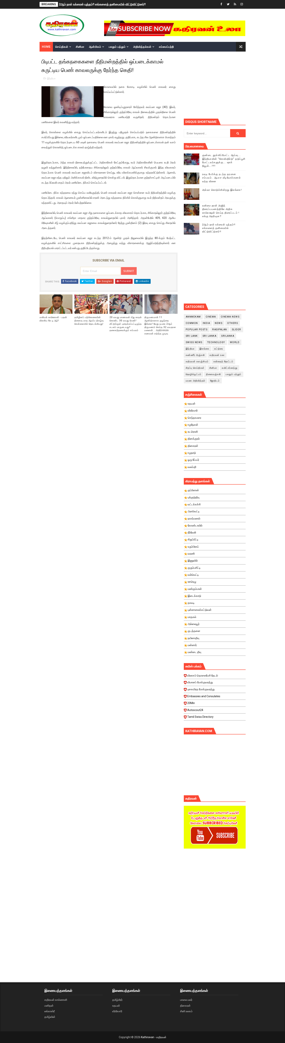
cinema (211, 316)
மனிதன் (49, 1005)
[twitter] (228, 4)
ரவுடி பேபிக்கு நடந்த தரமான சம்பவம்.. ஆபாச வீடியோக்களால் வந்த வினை (221, 178)
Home (46, 46)
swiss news (194, 342)
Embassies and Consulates (203, 696)
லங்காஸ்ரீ (49, 1011)
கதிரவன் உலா (217, 355)
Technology (216, 342)
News (218, 323)
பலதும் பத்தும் (117, 46)
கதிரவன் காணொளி (55, 999)
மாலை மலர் (186, 999)
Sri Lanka (210, 336)
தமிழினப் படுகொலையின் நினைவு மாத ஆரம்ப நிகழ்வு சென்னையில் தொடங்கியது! (89, 320)
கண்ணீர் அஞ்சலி (195, 355)
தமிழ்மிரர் (117, 999)
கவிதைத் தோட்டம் (223, 361)
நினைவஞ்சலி (213, 374)
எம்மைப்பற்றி (166, 46)
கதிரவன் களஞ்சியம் (197, 361)
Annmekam (193, 316)
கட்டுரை (218, 348)
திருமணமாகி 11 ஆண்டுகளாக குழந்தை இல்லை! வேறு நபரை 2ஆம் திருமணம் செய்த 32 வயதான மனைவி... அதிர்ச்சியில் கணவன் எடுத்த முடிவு (160, 325)
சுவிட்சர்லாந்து (229, 368)
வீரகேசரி (117, 1011)
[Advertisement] (234, 84)
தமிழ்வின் (49, 1016)
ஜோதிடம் (215, 380)
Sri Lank (192, 336)
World (235, 342)
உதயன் (116, 1005)
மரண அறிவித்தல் (195, 380)
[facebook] (221, 4)
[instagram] (242, 4)
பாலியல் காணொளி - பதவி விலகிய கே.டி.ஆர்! (53, 319)
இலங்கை (204, 348)
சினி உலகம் (186, 1011)
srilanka (227, 336)
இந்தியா (51, 78)
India (206, 323)
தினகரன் (185, 1005)
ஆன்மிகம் (95, 46)
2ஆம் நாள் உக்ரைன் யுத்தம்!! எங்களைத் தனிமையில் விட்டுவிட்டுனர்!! (102, 4)
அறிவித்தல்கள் (142, 46)
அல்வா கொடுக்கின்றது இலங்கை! (222, 189)
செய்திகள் (61, 46)
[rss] (235, 4)
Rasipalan (219, 329)
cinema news (230, 316)
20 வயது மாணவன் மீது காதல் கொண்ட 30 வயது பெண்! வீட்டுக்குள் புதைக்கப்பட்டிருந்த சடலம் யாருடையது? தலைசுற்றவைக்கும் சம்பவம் (126, 324)
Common (192, 323)
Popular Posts (197, 329)
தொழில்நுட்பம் (193, 374)
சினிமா (80, 46)
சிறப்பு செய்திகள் (195, 368)
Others (232, 323)
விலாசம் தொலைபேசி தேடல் (202, 675)
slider (236, 329)
